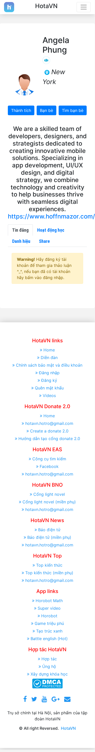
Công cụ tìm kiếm (49, 458)
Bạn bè (46, 110)
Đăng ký (49, 380)
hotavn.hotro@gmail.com (49, 423)
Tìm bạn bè (72, 110)
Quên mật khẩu (49, 387)
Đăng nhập (49, 372)
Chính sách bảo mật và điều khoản (49, 365)
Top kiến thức (49, 565)
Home (49, 349)
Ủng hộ (49, 666)
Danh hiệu (21, 241)
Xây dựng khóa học (49, 674)
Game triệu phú (49, 623)
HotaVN (68, 728)
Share (44, 241)
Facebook (49, 466)
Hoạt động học (50, 230)
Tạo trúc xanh (49, 631)
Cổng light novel (49, 494)
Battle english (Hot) (49, 638)
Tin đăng (20, 230)
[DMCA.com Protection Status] (47, 682)
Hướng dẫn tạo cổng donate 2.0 (49, 438)
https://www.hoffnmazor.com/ (51, 216)
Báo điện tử (49, 529)
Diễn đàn (49, 357)
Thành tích (21, 110)
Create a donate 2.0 (49, 430)
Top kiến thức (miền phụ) (49, 572)
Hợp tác (49, 658)
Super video (49, 608)
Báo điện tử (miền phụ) (49, 537)
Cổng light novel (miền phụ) (49, 501)
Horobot (49, 615)
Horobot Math (49, 600)
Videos (49, 395)
